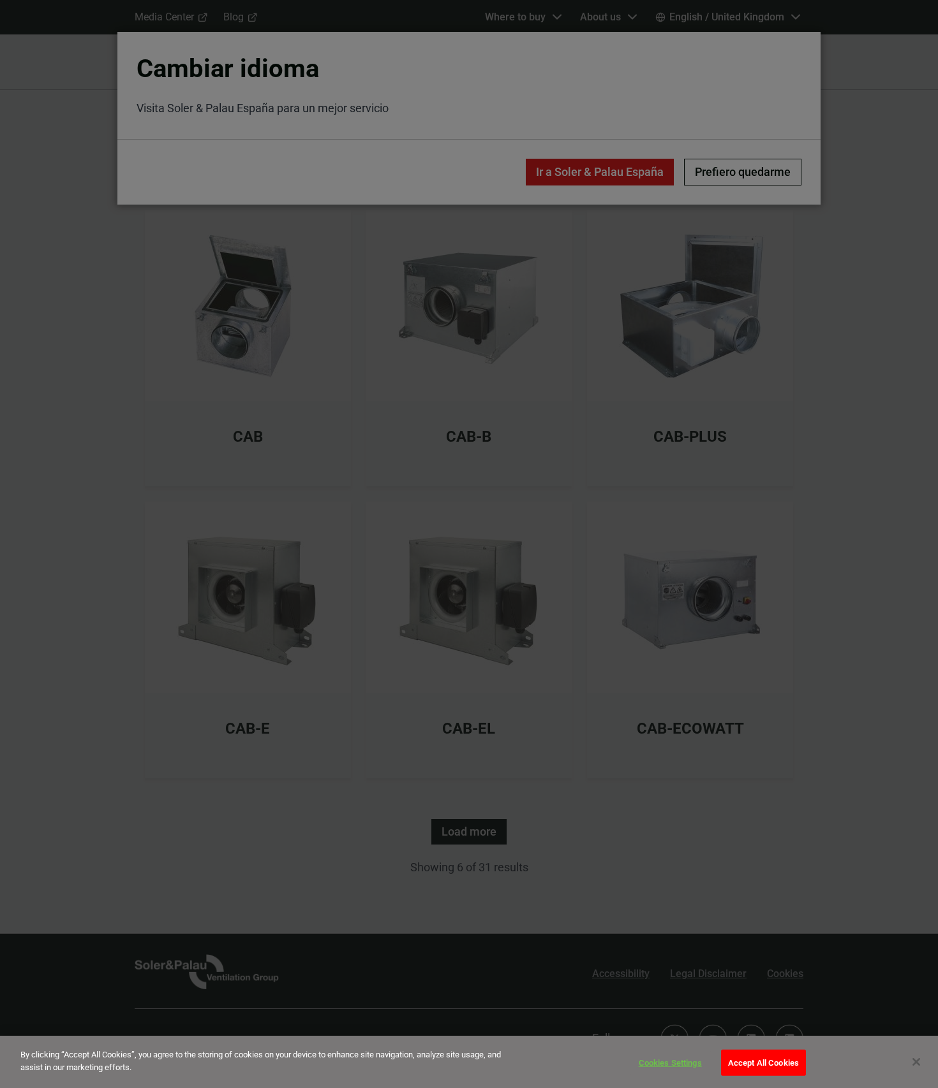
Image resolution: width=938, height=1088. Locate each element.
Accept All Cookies (763, 1063)
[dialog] (469, 1062)
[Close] (916, 1062)
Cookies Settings (670, 1063)
